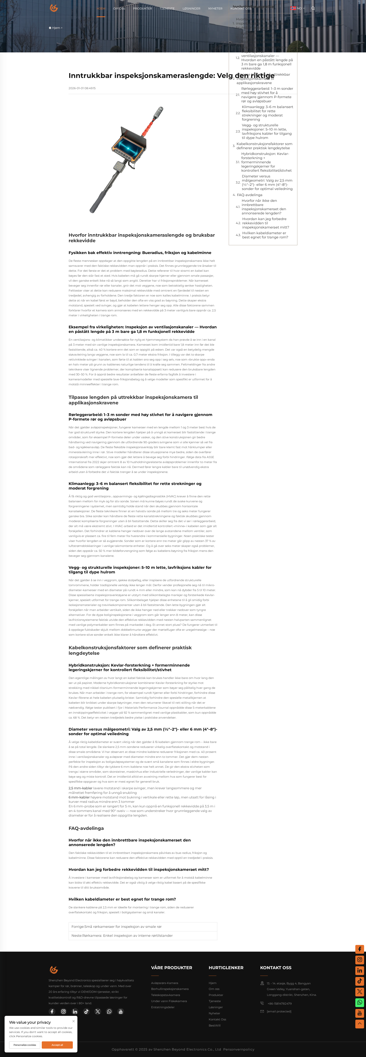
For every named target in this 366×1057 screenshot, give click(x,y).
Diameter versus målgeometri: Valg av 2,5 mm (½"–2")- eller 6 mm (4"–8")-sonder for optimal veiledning (267, 182)
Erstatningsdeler (163, 1007)
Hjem (101, 8)
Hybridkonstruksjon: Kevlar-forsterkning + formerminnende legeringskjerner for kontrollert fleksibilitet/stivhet (266, 162)
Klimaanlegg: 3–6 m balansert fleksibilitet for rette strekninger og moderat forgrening (267, 113)
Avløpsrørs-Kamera (164, 983)
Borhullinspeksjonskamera (170, 989)
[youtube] (120, 1011)
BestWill (215, 1025)
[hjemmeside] (54, 8)
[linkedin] (74, 1011)
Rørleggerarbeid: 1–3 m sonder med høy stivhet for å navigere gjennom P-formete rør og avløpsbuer (267, 95)
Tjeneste (167, 8)
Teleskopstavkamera (165, 995)
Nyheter (215, 8)
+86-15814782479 (279, 1003)
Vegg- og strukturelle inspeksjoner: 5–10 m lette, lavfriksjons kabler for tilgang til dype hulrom (267, 131)
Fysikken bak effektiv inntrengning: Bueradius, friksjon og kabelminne (262, 37)
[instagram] (63, 1011)
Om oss (119, 8)
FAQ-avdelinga (249, 195)
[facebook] (52, 1011)
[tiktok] (86, 1011)
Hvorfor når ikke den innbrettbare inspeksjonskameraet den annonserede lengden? (264, 207)
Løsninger (191, 8)
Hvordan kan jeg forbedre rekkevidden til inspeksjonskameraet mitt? (265, 223)
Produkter (142, 8)
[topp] (359, 1024)
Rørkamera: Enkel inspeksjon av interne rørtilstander (127, 936)
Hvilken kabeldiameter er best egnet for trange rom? (265, 235)
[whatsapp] (109, 1011)
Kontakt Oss (240, 8)
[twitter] (97, 1011)
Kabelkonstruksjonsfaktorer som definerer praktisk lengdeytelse (264, 146)
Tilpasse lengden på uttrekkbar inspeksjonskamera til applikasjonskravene (263, 78)
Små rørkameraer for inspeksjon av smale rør (123, 927)
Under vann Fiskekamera (169, 1001)
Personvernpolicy (238, 1049)
